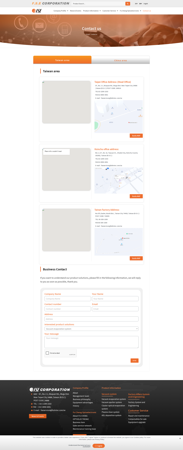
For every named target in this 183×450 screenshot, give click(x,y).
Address (48, 314)
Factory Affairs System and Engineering (139, 395)
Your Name (97, 293)
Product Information (91, 11)
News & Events (75, 11)
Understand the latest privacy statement (79, 446)
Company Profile (60, 11)
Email (95, 304)
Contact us (147, 11)
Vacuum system (109, 393)
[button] (136, 136)
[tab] (62, 60)
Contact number (52, 304)
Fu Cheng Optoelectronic (129, 11)
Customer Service (109, 11)
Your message (51, 333)
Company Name (52, 293)
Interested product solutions (59, 324)
